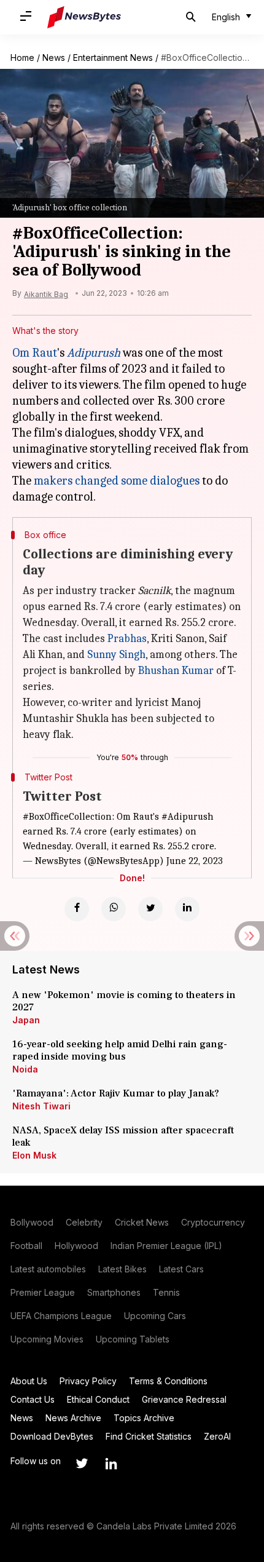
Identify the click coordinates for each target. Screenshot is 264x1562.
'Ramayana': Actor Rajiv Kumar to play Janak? (115, 1093)
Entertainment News (113, 57)
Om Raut (34, 353)
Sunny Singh (116, 654)
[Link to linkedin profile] (111, 1463)
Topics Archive (144, 1418)
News (53, 57)
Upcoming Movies (46, 1339)
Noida (25, 1069)
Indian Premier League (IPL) (166, 1245)
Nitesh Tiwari (41, 1106)
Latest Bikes (122, 1269)
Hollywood (76, 1245)
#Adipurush (187, 816)
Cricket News (142, 1222)
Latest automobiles (48, 1269)
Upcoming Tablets (132, 1339)
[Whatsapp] (113, 909)
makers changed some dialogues (117, 481)
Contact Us (32, 1399)
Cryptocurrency (213, 1222)
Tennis (166, 1292)
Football (26, 1245)
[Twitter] (150, 909)
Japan (26, 1020)
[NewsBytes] (84, 17)
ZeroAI (217, 1436)
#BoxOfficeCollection (67, 816)
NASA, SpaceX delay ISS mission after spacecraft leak (123, 1136)
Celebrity (84, 1222)
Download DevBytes (51, 1436)
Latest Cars (181, 1269)
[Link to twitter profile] (81, 1463)
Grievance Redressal (184, 1399)
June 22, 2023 (194, 860)
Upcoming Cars (155, 1315)
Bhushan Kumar (176, 670)
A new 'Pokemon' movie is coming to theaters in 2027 (124, 1001)
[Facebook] (76, 909)
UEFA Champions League (61, 1315)
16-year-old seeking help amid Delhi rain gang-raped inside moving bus (119, 1050)
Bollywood (31, 1222)
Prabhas (127, 638)
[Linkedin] (187, 909)
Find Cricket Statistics (149, 1436)
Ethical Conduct (98, 1399)
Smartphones (114, 1292)
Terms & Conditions (168, 1381)
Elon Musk (34, 1155)
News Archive (73, 1418)
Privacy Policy (88, 1381)
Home (22, 57)
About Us (28, 1381)
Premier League (42, 1292)
